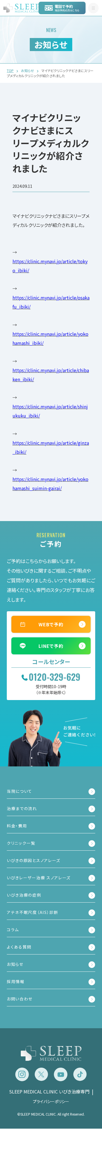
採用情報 (16, 981)
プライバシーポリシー (51, 1101)
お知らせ (15, 964)
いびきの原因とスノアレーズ (33, 860)
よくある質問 (19, 947)
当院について (19, 791)
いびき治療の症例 (24, 895)
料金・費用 (17, 826)
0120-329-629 (54, 676)
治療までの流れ (22, 808)
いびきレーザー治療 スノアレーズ (39, 877)
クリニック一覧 (21, 843)
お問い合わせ (20, 999)
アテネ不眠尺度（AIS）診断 (32, 912)
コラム (13, 929)
